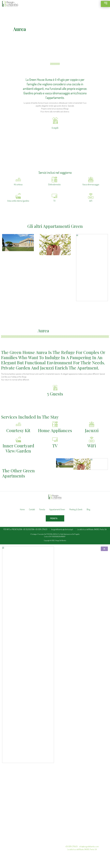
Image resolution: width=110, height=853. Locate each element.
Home (22, 509)
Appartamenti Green (57, 509)
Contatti (32, 509)
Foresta (42, 509)
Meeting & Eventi (75, 509)
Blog (88, 509)
